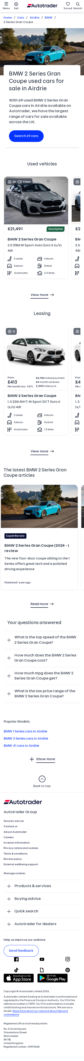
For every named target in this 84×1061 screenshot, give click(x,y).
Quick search (26, 911)
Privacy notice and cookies (21, 848)
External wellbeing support (21, 864)
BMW (48, 17)
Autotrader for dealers (35, 924)
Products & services (32, 886)
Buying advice (27, 899)
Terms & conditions (16, 853)
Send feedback (21, 951)
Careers (9, 837)
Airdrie (34, 17)
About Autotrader (15, 832)
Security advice (14, 821)
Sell (16, 8)
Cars (20, 17)
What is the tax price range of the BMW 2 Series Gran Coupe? (44, 694)
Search (77, 8)
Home (8, 17)
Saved (68, 8)
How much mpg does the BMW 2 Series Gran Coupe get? (43, 676)
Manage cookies (14, 873)
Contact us (10, 826)
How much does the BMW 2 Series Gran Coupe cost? (45, 658)
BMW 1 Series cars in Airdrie (25, 731)
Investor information (17, 843)
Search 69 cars (26, 136)
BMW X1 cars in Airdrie (21, 746)
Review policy (13, 859)
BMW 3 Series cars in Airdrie (26, 738)
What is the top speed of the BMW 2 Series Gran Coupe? (45, 640)
